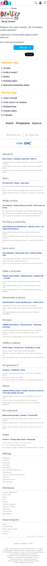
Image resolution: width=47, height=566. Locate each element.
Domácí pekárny (26, 325)
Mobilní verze (33, 135)
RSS (31, 543)
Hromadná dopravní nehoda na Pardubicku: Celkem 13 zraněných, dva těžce (23, 163)
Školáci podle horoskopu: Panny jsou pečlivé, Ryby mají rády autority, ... (21, 233)
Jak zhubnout (7, 205)
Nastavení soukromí (16, 559)
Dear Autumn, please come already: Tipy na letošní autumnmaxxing (23, 380)
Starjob (5, 524)
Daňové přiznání (8, 302)
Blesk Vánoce (8, 159)
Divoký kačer (19, 348)
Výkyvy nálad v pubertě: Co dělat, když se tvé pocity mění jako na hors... (23, 427)
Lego (4, 499)
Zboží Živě (6, 460)
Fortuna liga (31, 439)
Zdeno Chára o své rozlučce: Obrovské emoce (17, 442)
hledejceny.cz (7, 458)
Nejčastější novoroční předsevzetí (15, 227)
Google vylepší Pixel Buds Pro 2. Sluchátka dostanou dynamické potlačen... (22, 290)
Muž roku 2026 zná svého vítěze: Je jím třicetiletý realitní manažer (23, 211)
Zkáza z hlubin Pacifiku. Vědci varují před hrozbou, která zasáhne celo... (22, 308)
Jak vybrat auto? (8, 482)
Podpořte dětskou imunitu (12, 391)
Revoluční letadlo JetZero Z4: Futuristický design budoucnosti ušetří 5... (23, 423)
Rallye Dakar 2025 (22, 253)
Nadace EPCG (38, 302)
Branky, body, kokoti (18, 439)
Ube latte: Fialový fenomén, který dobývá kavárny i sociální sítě (22, 330)
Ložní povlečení (7, 511)
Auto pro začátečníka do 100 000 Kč (14, 474)
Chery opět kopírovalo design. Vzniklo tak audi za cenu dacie (21, 258)
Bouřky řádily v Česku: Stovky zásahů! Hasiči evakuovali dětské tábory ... (22, 167)
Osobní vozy (6, 463)
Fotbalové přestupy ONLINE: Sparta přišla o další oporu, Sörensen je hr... (23, 187)
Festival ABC (33, 415)
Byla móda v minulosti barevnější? (13, 377)
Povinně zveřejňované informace (23, 562)
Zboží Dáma (6, 465)
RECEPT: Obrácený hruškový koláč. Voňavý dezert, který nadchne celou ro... (23, 237)
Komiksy (23, 415)
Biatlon (17, 183)
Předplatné (23, 123)
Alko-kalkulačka (8, 253)
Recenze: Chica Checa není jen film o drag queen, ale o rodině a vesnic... (22, 374)
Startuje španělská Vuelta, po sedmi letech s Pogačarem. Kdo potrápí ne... (23, 193)
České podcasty (8, 526)
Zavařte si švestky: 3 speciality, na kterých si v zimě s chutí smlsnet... (21, 333)
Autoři (10, 123)
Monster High (7, 494)
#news (23, 370)
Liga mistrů (25, 183)
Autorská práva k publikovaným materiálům (23, 554)
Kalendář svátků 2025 (22, 159)
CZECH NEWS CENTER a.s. (28, 548)
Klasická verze (15, 135)
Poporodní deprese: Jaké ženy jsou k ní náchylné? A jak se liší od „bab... (22, 397)
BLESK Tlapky (8, 348)
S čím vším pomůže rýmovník (13, 393)
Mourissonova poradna (11, 415)
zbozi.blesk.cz (7, 467)
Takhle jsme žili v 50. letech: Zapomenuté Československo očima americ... (22, 171)
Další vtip (23, 48)
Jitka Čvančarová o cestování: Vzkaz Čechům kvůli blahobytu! (22, 215)
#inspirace (6, 370)
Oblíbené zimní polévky (11, 325)
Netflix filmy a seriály (32, 348)
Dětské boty (6, 509)
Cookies (35, 557)
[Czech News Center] (28, 142)
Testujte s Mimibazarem (10, 492)
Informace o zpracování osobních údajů (20, 557)
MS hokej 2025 (8, 183)
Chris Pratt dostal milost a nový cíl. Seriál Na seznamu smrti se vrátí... (22, 286)
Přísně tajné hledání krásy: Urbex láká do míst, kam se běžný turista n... (23, 358)
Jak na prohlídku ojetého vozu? (12, 470)
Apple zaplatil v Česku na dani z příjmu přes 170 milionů (19, 305)
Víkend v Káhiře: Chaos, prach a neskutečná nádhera (19, 351)
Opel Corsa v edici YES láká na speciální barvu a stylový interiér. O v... (23, 264)
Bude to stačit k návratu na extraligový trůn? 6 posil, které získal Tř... (23, 190)
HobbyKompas (7, 472)
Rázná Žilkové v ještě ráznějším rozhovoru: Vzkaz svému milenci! (23, 213)
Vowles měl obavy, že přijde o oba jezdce (15, 261)
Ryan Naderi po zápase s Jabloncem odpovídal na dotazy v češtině (23, 447)
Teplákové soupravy (9, 506)
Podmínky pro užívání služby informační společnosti (23, 555)
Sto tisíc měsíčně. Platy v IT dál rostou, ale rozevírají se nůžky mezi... (22, 282)
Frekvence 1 (6, 531)
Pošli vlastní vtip (6, 18)
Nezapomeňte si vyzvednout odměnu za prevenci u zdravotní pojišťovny (21, 403)
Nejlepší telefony (27, 276)
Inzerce (36, 123)
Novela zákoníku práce (24, 302)
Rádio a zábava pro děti (10, 529)
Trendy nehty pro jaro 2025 (23, 205)
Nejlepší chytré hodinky (11, 276)
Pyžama (5, 502)
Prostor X (6, 439)
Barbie (4, 497)
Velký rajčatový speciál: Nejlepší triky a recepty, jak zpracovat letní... (23, 336)
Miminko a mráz (34, 227)
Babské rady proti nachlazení (32, 391)
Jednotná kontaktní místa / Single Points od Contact (23, 561)
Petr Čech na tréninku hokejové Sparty (14, 445)
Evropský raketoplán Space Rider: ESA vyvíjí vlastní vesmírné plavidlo (21, 419)
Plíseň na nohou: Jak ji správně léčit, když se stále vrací (20, 400)
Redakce (24, 543)
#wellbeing (15, 370)
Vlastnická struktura (30, 559)
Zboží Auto (6, 477)
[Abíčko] (5, 5)
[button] (44, 2)
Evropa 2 (5, 533)
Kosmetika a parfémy (9, 504)
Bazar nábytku (7, 513)
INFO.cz (34, 159)
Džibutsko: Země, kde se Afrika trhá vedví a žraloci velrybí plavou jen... (22, 354)
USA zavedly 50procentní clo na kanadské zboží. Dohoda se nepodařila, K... (21, 313)
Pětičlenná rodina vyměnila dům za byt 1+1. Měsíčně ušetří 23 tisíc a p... (23, 241)
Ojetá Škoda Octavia (9, 479)
